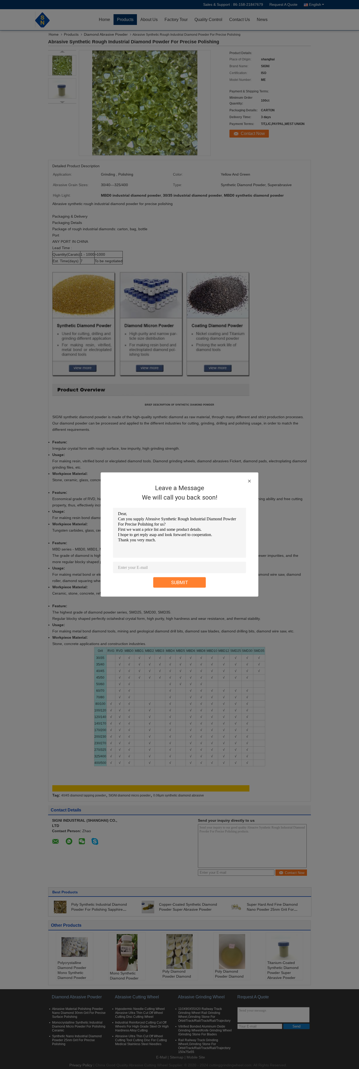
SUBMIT (179, 582)
